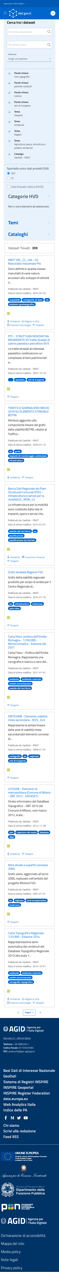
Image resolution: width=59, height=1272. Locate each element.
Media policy (11, 1252)
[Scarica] (8, 313)
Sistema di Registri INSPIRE (25, 1082)
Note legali (9, 1259)
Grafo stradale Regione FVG (25, 572)
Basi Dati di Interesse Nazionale (29, 1070)
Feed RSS (11, 1137)
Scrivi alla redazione (19, 1131)
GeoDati (9, 1076)
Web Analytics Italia (19, 1104)
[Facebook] (5, 1117)
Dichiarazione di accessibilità (23, 1235)
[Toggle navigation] (5, 13)
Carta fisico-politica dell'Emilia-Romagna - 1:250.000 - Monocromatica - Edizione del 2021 (28, 642)
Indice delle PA (15, 1110)
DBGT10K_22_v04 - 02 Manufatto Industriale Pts (24, 261)
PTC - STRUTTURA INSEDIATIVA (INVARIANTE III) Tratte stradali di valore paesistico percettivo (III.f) (29, 340)
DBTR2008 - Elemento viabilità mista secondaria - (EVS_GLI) (27, 718)
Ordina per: (12, 54)
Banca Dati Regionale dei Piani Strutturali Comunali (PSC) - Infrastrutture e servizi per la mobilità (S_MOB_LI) (27, 494)
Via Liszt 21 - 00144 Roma (17, 1038)
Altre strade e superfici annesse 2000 (28, 867)
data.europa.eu (15, 1099)
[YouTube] (25, 1117)
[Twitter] (19, 1117)
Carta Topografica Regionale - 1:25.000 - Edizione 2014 (27, 935)
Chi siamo (11, 1125)
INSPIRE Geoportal (18, 1087)
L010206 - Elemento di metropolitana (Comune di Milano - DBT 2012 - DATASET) (29, 792)
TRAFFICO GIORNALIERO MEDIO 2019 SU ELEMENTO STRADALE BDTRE (28, 411)
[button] (15, 3)
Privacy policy (11, 1268)
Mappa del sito (12, 1243)
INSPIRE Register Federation (26, 1093)
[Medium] (12, 1117)
